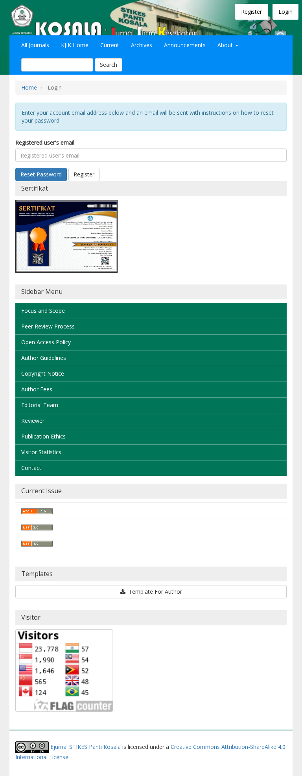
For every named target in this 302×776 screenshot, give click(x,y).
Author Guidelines (43, 357)
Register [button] (84, 174)
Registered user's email (44, 142)
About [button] (225, 45)
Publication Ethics (43, 436)
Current (109, 45)
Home (29, 87)
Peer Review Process (48, 326)
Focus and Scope (43, 310)
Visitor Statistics (41, 452)
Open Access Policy (46, 342)
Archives (141, 45)
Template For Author (154, 591)
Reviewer (32, 420)
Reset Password (41, 174)
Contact (31, 467)
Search (108, 64)
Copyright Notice (42, 373)
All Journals (35, 45)
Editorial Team (39, 405)
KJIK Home (74, 45)
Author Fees (36, 389)
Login (285, 11)
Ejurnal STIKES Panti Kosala (85, 746)
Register (251, 11)
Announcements (185, 45)
